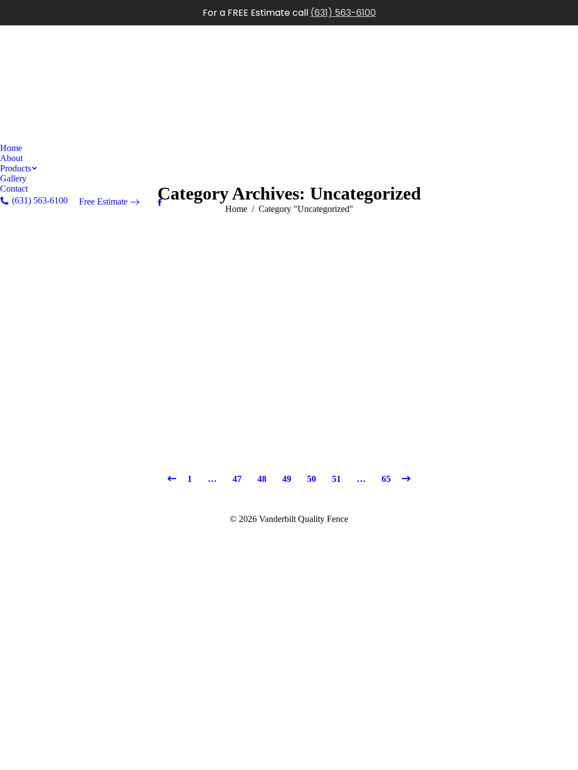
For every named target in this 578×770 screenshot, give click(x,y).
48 (261, 479)
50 (311, 479)
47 (237, 479)
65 (386, 479)
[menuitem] (11, 148)
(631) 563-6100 (343, 12)
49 (286, 479)
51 (336, 479)
